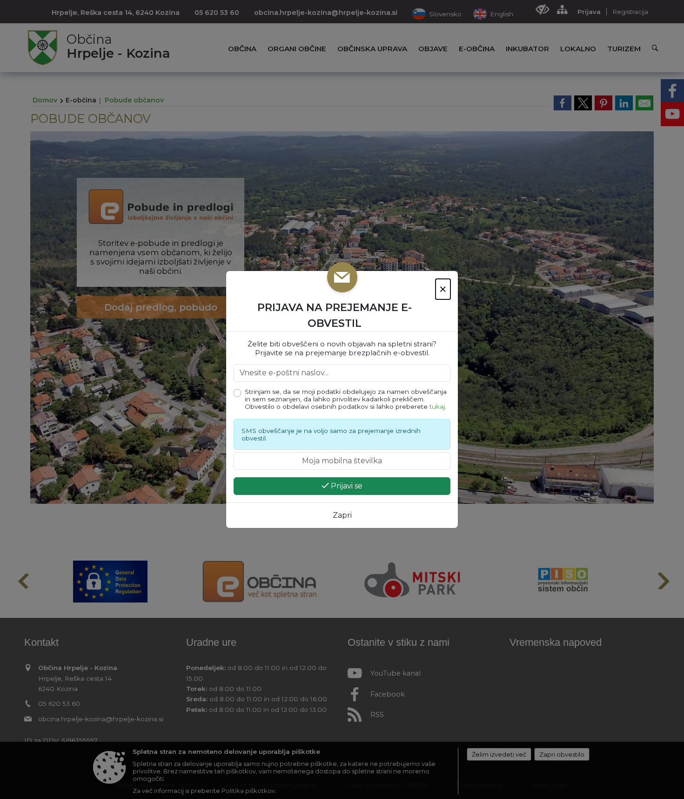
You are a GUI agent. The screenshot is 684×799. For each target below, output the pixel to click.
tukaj (437, 406)
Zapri (342, 515)
